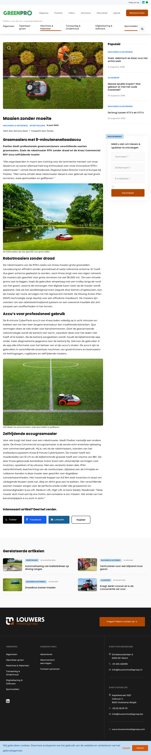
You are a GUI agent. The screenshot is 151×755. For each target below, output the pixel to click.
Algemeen (8, 26)
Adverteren (86, 13)
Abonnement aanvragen (47, 662)
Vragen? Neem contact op (121, 621)
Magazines (43, 13)
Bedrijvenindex (137, 13)
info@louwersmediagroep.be (127, 714)
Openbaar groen (24, 27)
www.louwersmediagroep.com (128, 729)
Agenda (116, 13)
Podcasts (58, 13)
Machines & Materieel (46, 27)
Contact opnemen (50, 669)
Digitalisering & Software (103, 27)
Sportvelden (131, 26)
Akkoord (140, 748)
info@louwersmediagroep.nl (127, 669)
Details (126, 747)
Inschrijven (128, 192)
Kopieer (81, 519)
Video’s (71, 13)
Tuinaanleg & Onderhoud (73, 27)
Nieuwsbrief (102, 13)
